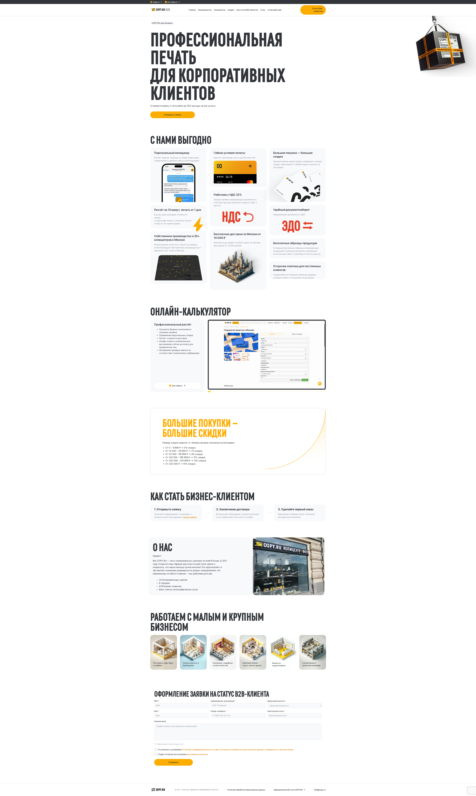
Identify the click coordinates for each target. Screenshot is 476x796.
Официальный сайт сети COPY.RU (288, 790)
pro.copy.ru (172, 2)
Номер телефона (218, 711)
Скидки (231, 10)
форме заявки (190, 517)
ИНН (156, 701)
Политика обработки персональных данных (246, 790)
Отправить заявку (172, 115)
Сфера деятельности (276, 701)
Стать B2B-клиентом (317, 9)
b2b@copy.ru (320, 790)
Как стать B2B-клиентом (247, 10)
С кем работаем (275, 10)
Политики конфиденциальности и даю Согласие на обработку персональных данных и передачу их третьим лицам (238, 749)
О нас (263, 10)
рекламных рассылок (197, 754)
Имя (156, 711)
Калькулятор (219, 10)
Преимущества (204, 10)
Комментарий (160, 721)
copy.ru (156, 2)
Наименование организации (223, 701)
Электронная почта (276, 711)
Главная (192, 10)
